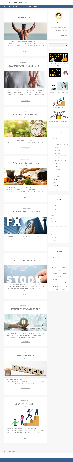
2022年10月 (52, 228)
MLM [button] (29, 6)
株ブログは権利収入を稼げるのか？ (25, 260)
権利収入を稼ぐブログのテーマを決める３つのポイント (25, 66)
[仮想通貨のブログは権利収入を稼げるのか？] (25, 322)
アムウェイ (57, 150)
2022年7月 (52, 237)
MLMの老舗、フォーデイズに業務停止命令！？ (58, 78)
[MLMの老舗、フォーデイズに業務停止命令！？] (58, 72)
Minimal (34, 459)
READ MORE (25, 51)
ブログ (23, 6)
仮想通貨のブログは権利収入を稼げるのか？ (25, 309)
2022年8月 (52, 234)
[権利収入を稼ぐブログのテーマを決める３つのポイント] (25, 79)
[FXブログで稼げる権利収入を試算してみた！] (25, 225)
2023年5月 (52, 212)
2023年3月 (52, 218)
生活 (36, 6)
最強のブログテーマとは (25, 17)
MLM (54, 138)
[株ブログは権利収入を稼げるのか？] (25, 274)
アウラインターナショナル (61, 144)
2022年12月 (52, 224)
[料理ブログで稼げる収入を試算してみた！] (25, 176)
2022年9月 (52, 231)
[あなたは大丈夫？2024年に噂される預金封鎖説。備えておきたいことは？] (58, 115)
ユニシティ (57, 173)
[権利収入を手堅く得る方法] (25, 369)
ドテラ (56, 157)
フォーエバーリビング (60, 160)
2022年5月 (52, 240)
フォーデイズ (58, 163)
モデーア (57, 169)
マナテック (57, 166)
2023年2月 (52, 221)
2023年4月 (52, 215)
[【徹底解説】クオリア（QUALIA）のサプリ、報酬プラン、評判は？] (58, 86)
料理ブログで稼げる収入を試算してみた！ (25, 163)
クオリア (57, 153)
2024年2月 (52, 209)
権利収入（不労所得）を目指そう (25, 404)
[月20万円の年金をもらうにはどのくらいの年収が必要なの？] (58, 57)
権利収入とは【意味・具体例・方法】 (25, 114)
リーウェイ (57, 176)
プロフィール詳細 (64, 35)
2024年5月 (52, 205)
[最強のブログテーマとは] (25, 31)
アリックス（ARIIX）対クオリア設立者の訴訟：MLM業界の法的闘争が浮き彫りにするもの (60, 267)
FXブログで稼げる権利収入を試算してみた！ (25, 211)
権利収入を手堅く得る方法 (25, 355)
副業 (9, 6)
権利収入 (16, 6)
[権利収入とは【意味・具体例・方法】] (25, 128)
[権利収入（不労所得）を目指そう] (25, 417)
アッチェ (57, 147)
